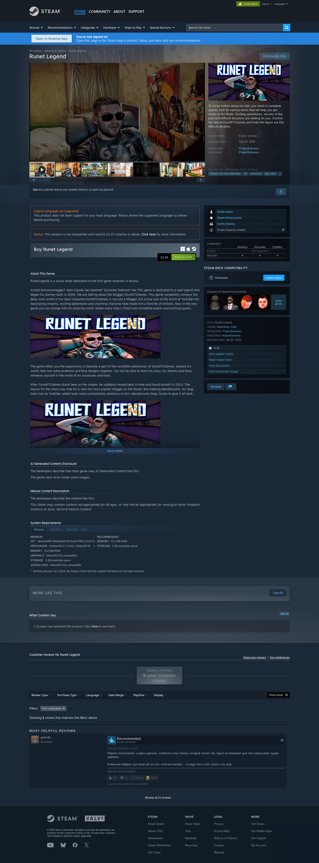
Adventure (255, 173)
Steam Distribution (159, 845)
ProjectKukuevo (249, 148)
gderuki (46, 737)
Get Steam (258, 823)
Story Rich (270, 173)
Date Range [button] (116, 695)
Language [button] (92, 695)
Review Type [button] (39, 695)
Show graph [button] (276, 695)
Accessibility (222, 831)
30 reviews (46, 742)
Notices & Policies (225, 838)
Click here (148, 234)
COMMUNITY (99, 11)
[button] (37, 28)
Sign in (37, 189)
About (119, 11)
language (280, 3)
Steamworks (155, 838)
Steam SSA (155, 831)
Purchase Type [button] (66, 695)
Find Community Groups (223, 371)
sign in (265, 3)
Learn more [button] (274, 277)
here (95, 626)
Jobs (188, 831)
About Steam (156, 823)
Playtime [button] (138, 695)
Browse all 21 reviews (158, 797)
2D (245, 173)
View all (284, 613)
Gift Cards (154, 852)
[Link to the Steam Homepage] (45, 15)
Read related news (220, 359)
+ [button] (280, 173)
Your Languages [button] (51, 708)
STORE (80, 11)
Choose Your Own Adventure (225, 173)
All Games (35, 50)
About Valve (192, 823)
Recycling (191, 845)
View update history (221, 354)
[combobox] (234, 27)
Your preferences (280, 657)
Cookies (219, 845)
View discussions (219, 365)
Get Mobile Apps (261, 831)
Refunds (219, 852)
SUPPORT (136, 11)
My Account (258, 845)
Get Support (258, 838)
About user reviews (254, 657)
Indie (234, 326)
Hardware (191, 838)
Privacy (219, 823)
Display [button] (158, 695)
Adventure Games (55, 50)
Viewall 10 (278, 302)
